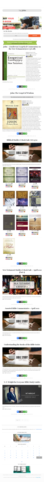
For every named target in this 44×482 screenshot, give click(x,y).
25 (10, 457)
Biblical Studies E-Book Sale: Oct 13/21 (22, 140)
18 (10, 455)
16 (39, 453)
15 (33, 453)
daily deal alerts (39, 429)
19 (16, 455)
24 (4, 457)
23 (39, 455)
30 (39, 457)
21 (27, 455)
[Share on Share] (18, 86)
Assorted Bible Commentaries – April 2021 (22, 308)
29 (33, 457)
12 (16, 453)
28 (27, 457)
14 (27, 453)
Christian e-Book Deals (16, 88)
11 (10, 453)
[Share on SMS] (26, 86)
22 (33, 455)
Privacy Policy (38, 477)
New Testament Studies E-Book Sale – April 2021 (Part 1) (22, 271)
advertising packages (25, 442)
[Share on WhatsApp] (24, 86)
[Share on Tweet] (20, 86)
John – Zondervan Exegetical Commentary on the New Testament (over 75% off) (22, 48)
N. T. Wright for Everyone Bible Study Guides (22, 382)
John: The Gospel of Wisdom (22, 93)
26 (16, 457)
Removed (15, 265)
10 (4, 453)
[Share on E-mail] (22, 86)
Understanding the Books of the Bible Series (22, 344)
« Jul (21, 461)
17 (4, 455)
